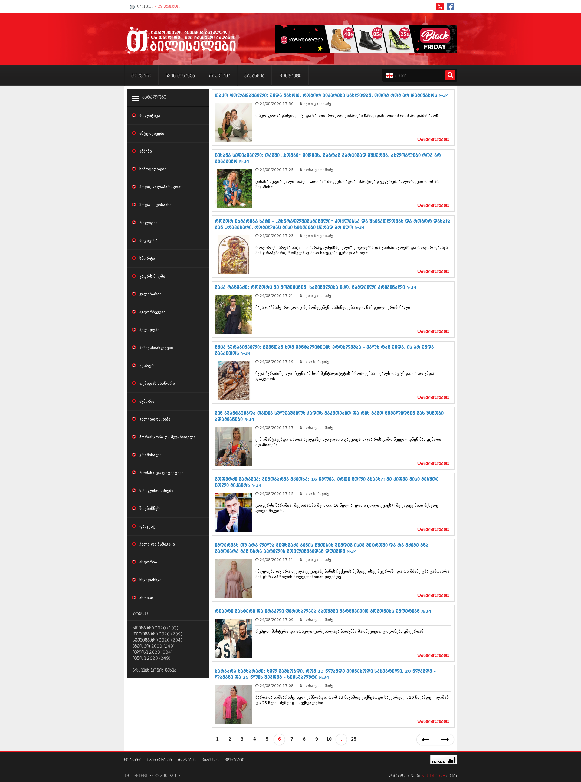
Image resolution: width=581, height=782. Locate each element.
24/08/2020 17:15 (277, 493)
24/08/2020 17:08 (277, 685)
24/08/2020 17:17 (277, 427)
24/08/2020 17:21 (277, 295)
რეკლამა (187, 760)
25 (353, 739)
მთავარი (132, 760)
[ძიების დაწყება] (450, 75)
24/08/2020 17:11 (277, 559)
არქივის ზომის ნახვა (154, 670)
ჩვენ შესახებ (159, 760)
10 (329, 739)
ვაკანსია (210, 760)
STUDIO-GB (433, 776)
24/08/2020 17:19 (277, 361)
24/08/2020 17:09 (277, 619)
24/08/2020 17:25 (277, 169)
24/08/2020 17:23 (277, 235)
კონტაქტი (234, 760)
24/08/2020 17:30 (277, 103)
